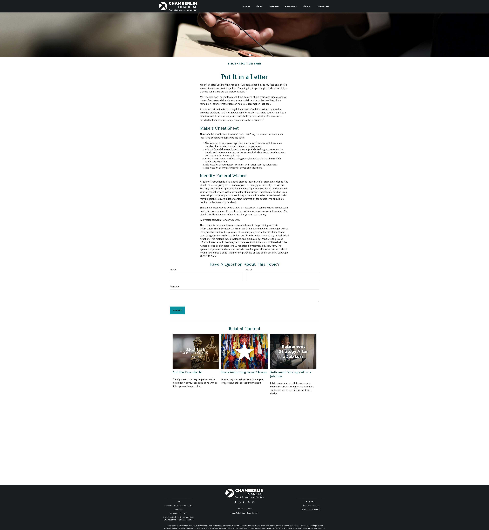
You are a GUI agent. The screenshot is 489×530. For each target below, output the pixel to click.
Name (173, 269)
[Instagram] (253, 502)
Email (249, 269)
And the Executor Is (187, 372)
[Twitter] (240, 502)
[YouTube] (248, 502)
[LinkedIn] (244, 502)
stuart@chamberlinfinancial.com (245, 513)
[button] (246, 6)
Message (174, 286)
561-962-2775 (313, 505)
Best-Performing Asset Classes (244, 372)
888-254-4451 (314, 509)
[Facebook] (235, 502)
